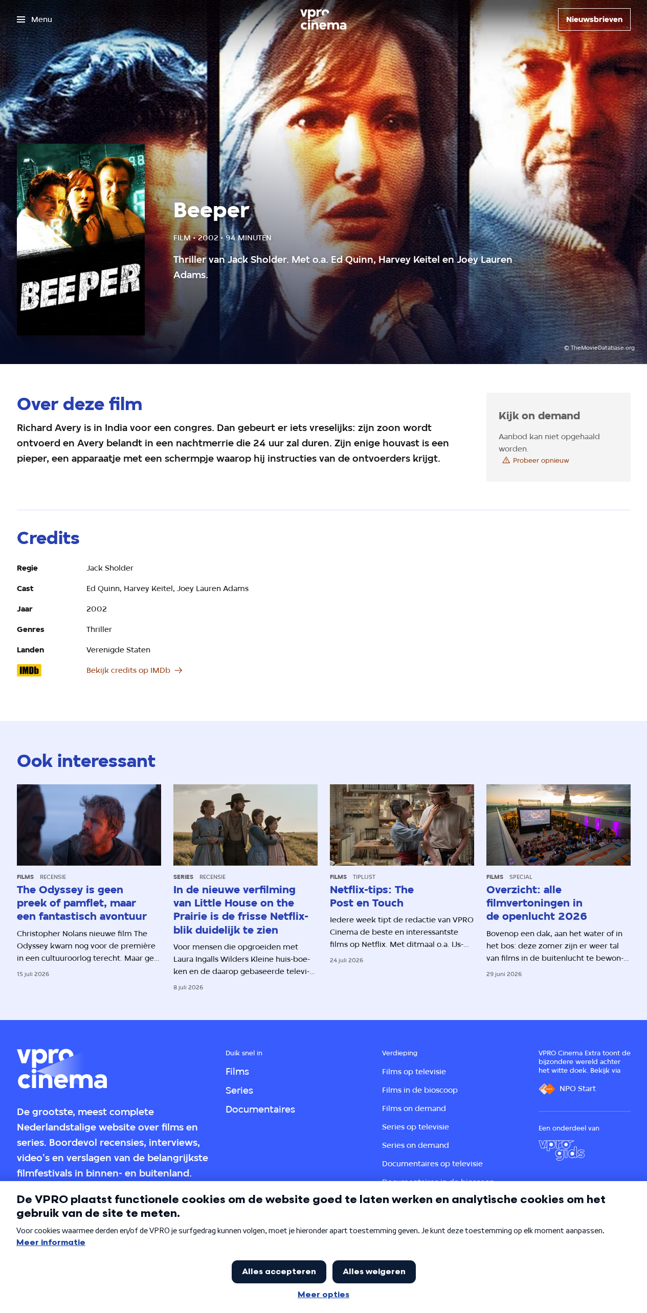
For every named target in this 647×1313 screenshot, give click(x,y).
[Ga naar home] (323, 19)
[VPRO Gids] (562, 1150)
